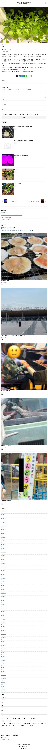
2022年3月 (3, 619)
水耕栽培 (43, 723)
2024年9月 (3, 526)
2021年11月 (3, 634)
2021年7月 (3, 649)
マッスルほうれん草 (26, 723)
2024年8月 (3, 529)
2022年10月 (3, 596)
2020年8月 (3, 690)
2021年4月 (3, 660)
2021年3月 (3, 664)
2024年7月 (3, 533)
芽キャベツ (8, 725)
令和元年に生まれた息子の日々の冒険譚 (24, 744)
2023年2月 (3, 585)
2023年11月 (3, 552)
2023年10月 (3, 555)
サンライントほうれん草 (6, 720)
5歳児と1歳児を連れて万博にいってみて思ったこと (11, 215)
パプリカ (4, 723)
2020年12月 (3, 675)
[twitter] (17, 76)
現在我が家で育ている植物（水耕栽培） (23, 141)
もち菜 (14, 718)
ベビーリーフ (17, 723)
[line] (25, 76)
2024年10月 (3, 522)
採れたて (16, 169)
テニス (15, 720)
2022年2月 (3, 623)
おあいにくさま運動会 (5, 222)
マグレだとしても (24, 4)
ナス (39, 720)
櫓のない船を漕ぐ (4, 227)
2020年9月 (3, 686)
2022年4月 (3, 615)
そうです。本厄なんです (6, 217)
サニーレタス (34, 718)
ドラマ (34, 720)
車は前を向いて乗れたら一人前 (7, 230)
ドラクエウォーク (27, 720)
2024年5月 (3, 537)
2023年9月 (3, 559)
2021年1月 (3, 671)
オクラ (20, 718)
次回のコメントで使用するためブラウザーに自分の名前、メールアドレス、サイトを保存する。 (21, 114)
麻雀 (31, 725)
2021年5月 (3, 656)
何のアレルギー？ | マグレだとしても (23, 230)
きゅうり (9, 718)
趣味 (22, 725)
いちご (3, 718)
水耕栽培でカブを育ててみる (21, 155)
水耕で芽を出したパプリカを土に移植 (23, 126)
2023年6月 (3, 570)
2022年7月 (3, 604)
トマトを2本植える (18, 183)
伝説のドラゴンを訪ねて (6, 219)
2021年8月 (3, 645)
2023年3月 (3, 581)
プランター (10, 723)
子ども (34, 723)
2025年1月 (3, 518)
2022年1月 (3, 626)
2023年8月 (3, 563)
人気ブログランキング (5, 739)
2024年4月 (3, 540)
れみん (11, 228)
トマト (20, 720)
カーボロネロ (26, 718)
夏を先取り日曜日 (4, 212)
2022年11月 (3, 593)
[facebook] (19, 76)
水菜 (3, 725)
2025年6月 (3, 511)
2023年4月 (3, 578)
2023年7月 (3, 567)
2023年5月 (3, 574)
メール (4, 104)
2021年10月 (3, 637)
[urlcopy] (31, 76)
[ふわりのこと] (22, 76)
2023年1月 (3, 589)
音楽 (27, 725)
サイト (3, 109)
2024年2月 (3, 544)
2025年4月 (3, 514)
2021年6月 (3, 652)
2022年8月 (3, 600)
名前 (3, 99)
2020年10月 (3, 682)
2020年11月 (3, 678)
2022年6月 (3, 608)
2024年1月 (3, 548)
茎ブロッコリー (16, 725)
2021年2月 (3, 667)
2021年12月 (3, 630)
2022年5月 (3, 611)
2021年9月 (3, 641)
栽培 (3, 80)
